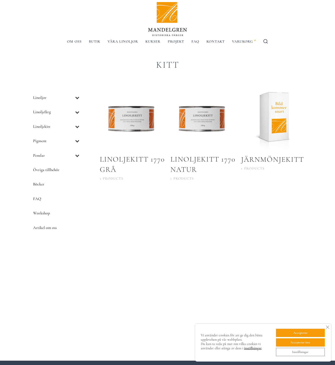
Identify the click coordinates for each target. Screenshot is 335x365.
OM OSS (74, 41)
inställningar (253, 348)
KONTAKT (215, 41)
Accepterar (300, 333)
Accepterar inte (300, 342)
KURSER (152, 41)
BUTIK (94, 41)
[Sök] (265, 42)
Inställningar (300, 352)
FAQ (195, 41)
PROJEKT (176, 41)
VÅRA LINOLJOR (123, 41)
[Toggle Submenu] (77, 97)
